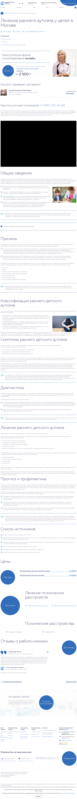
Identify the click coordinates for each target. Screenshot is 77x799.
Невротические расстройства (24, 737)
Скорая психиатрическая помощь (14, 732)
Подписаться (69, 758)
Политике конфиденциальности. (68, 793)
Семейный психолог (35, 731)
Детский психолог (35, 734)
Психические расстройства (13, 13)
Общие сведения (6, 39)
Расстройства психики (24, 728)
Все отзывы (69, 648)
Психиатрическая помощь (12, 728)
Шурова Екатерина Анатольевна (20, 90)
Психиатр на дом (3, 732)
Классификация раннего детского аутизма (13, 44)
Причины (4, 42)
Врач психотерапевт (4, 736)
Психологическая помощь (35, 728)
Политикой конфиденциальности (49, 757)
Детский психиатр (3, 740)
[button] (47, 652)
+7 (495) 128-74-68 (52, 105)
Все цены (8, 577)
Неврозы (10, 738)
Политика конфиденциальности (49, 730)
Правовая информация (47, 736)
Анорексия (10, 735)
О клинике (45, 728)
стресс (4, 269)
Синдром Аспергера (8, 196)
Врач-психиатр (3, 728)
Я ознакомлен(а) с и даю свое (47, 758)
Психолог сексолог (35, 736)
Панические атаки (25, 734)
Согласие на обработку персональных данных (47, 733)
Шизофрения (24, 731)
